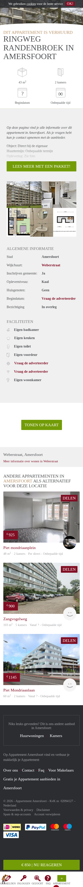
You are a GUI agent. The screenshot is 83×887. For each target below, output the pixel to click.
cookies (31, 4)
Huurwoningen (32, 735)
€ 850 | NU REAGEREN (41, 865)
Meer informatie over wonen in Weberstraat (30, 461)
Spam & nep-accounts (17, 814)
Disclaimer (43, 810)
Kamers (56, 735)
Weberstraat (51, 265)
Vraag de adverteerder (59, 298)
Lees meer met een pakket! (41, 166)
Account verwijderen (47, 814)
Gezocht (37, 883)
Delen (69, 498)
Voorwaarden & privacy (18, 810)
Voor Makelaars (61, 770)
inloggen (23, 883)
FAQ (48, 883)
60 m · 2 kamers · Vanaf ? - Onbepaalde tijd (31, 696)
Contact (28, 770)
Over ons (10, 770)
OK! (70, 4)
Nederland (9, 805)
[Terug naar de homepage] (5, 880)
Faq (41, 770)
